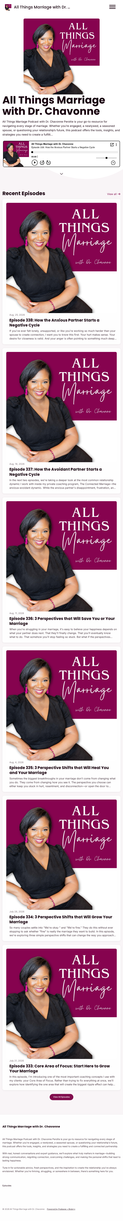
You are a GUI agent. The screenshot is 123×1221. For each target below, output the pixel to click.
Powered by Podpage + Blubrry (61, 1209)
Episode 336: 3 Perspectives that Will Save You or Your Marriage (62, 621)
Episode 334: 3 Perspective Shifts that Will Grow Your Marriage (60, 919)
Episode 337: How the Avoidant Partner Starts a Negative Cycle (55, 472)
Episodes (6, 1185)
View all (112, 194)
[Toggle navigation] (112, 7)
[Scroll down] (61, 173)
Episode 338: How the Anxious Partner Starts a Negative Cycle (54, 323)
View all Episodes (61, 1097)
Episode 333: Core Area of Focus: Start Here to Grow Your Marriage (59, 1068)
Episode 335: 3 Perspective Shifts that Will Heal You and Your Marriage (59, 770)
